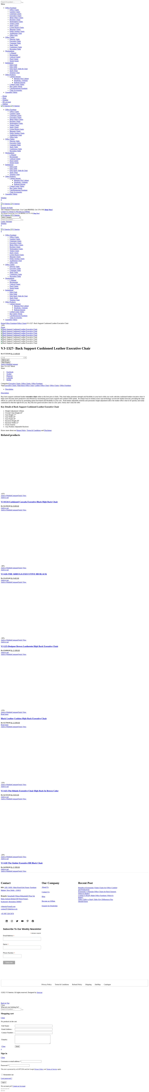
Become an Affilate (48, 901)
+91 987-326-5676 (7, 914)
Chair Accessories (16, 90)
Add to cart (5, 360)
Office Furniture (10, 8)
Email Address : (6, 1029)
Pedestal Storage (19, 82)
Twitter (9, 374)
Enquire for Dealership (49, 906)
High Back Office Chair (25, 385)
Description (9, 389)
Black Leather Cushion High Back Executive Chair (24, 718)
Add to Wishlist (6, 364)
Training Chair (15, 73)
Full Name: (5, 1026)
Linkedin (10, 378)
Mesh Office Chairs (16, 18)
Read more (4, 714)
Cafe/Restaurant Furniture (18, 88)
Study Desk (14, 71)
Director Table (15, 39)
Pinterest (9, 376)
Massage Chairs (15, 29)
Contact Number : (7, 1033)
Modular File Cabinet (21, 79)
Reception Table (15, 49)
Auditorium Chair (16, 33)
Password (5, 1065)
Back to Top (5, 1003)
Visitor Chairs (14, 23)
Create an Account (19, 1086)
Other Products (10, 75)
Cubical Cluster (15, 57)
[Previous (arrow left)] (2, 1090)
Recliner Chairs (15, 20)
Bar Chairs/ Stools (16, 86)
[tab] (76, 389)
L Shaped (13, 53)
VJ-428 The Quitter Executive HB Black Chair (22, 863)
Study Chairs (14, 25)
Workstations (9, 51)
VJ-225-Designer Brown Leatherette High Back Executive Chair (29, 646)
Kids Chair (13, 65)
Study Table (14, 45)
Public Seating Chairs (17, 31)
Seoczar (39, 992)
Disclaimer (48, 430)
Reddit (9, 380)
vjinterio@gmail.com (8, 906)
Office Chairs (14, 10)
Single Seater (14, 61)
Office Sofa (14, 35)
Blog (43, 896)
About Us (12, 212)
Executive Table (15, 41)
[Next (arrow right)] (4, 1090)
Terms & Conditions (34, 430)
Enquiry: (4, 1039)
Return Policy (21, 430)
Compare (15, 364)
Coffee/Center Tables (17, 84)
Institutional (9, 63)
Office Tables (10, 37)
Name (6, 944)
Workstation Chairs (16, 21)
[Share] (4, 1088)
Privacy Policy (39, 1069)
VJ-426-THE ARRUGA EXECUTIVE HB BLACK (24, 574)
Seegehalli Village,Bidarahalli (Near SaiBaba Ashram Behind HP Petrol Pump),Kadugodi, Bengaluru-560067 (18, 899)
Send (17, 1046)
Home (3, 323)
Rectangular (14, 55)
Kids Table (13, 67)
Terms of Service (52, 1069)
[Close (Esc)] (2, 1088)
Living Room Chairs (17, 27)
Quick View (22, 496)
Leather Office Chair (42, 385)
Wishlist (3, 198)
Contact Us (5, 212)
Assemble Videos (11, 92)
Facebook (10, 372)
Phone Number (9, 953)
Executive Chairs (15, 16)
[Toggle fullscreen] (6, 1088)
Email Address (8, 936)
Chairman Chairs (15, 14)
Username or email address (11, 1061)
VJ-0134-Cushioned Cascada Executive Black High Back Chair (29, 502)
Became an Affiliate (23, 212)
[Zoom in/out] (8, 1088)
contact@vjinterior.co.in (9, 909)
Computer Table (15, 43)
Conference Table (16, 47)
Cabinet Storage (15, 77)
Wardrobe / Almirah (21, 80)
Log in (4, 1082)
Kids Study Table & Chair (19, 69)
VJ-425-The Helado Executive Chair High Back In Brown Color (29, 791)
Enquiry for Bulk (7, 208)
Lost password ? (6, 1078)
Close (3, 1018)
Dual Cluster (14, 59)
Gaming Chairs (15, 12)
